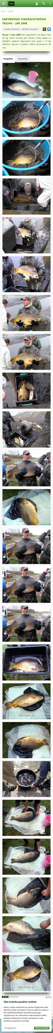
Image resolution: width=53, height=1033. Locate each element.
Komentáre (22, 59)
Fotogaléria (8, 59)
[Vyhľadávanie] (43, 3)
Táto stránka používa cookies (20, 1001)
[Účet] (36, 3)
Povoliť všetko (41, 1028)
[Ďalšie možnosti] (50, 3)
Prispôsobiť (10, 1028)
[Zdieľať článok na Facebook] (49, 29)
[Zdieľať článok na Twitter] (44, 29)
